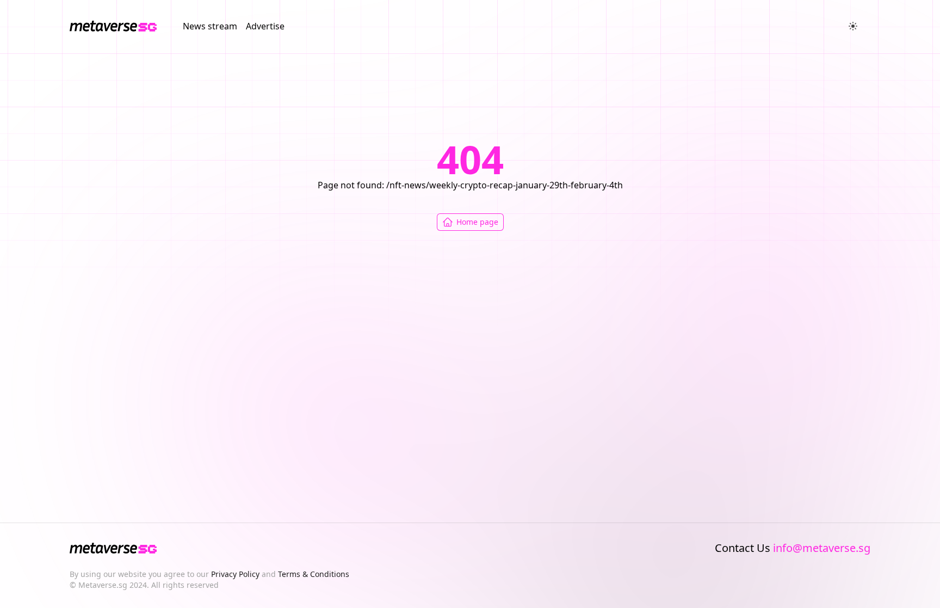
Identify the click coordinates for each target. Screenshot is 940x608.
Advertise (265, 26)
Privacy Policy (235, 574)
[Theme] (853, 26)
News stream (210, 26)
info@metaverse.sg (821, 548)
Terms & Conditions (313, 574)
